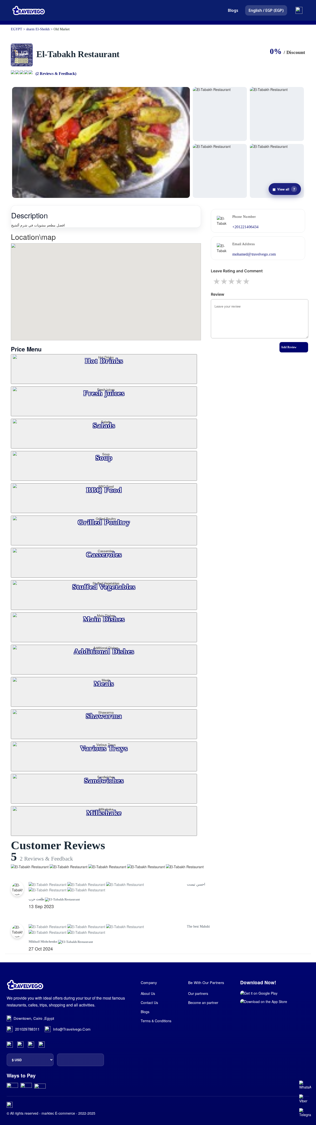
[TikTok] (42, 1044)
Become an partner (203, 1002)
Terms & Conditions (156, 1020)
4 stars (239, 281)
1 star (217, 281)
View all (284, 189)
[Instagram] (20, 1044)
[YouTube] (31, 1044)
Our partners (198, 993)
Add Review (288, 347)
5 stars (246, 281)
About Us (148, 993)
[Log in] (299, 10)
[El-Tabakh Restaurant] (101, 142)
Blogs (233, 10)
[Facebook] (10, 1044)
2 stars (224, 281)
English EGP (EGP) (266, 10)
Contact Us (149, 1002)
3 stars (232, 281)
